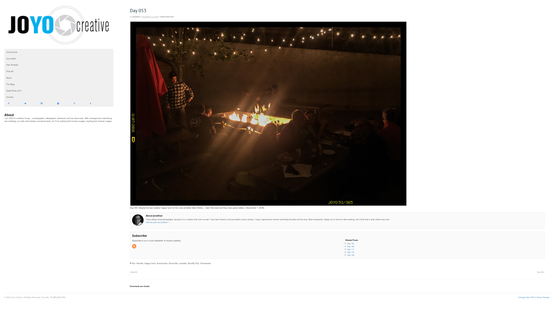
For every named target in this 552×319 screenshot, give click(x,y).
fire (133, 263)
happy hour (150, 263)
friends (139, 263)
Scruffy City (193, 263)
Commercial (11, 52)
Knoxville (173, 263)
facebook (12, 103)
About (9, 77)
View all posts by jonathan (158, 222)
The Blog (10, 84)
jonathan (136, 17)
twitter (29, 103)
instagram (45, 103)
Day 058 (540, 272)
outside (183, 263)
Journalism (11, 58)
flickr (61, 103)
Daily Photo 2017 (14, 90)
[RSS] (134, 246)
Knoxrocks (162, 263)
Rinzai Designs (543, 297)
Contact (9, 97)
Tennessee (205, 263)
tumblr (94, 103)
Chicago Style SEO (526, 297)
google (78, 103)
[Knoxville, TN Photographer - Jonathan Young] (58, 43)
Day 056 (133, 272)
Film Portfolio (12, 64)
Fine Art (10, 71)
